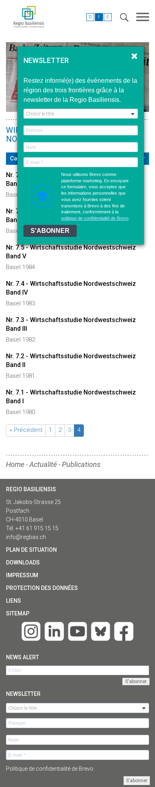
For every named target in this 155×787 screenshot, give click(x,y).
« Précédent (26, 430)
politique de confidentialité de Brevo (94, 218)
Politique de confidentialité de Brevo (49, 769)
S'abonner (136, 780)
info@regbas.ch (26, 537)
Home (15, 464)
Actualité (43, 464)
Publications (81, 464)
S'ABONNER (50, 230)
